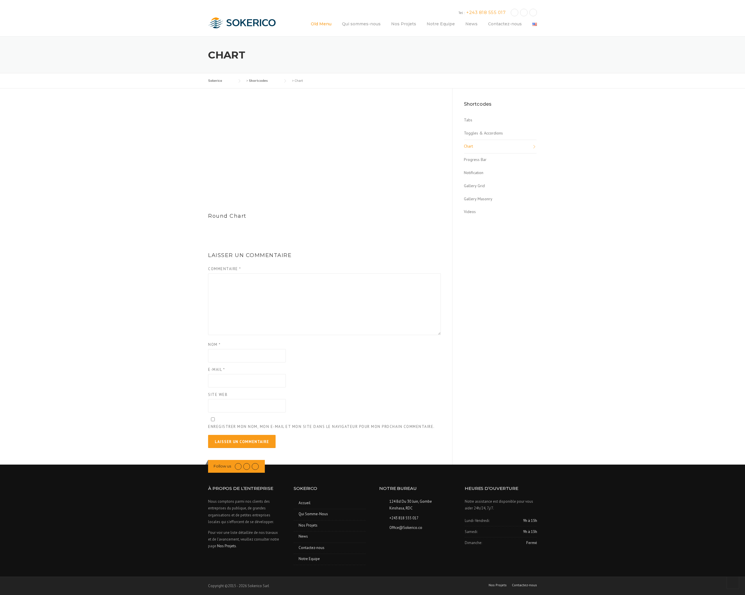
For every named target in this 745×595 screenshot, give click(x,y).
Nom (214, 344)
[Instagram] (533, 12)
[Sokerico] (245, 22)
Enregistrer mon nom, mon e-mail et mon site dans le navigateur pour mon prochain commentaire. (321, 426)
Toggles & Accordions (483, 133)
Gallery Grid (474, 185)
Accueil (305, 502)
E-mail (216, 369)
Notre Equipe (441, 23)
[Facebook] (514, 12)
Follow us (222, 466)
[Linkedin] (524, 12)
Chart (468, 146)
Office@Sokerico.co (405, 527)
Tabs (468, 120)
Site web (218, 394)
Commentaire (224, 268)
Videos (470, 211)
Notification (473, 172)
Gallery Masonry (478, 198)
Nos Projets (403, 23)
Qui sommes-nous (361, 23)
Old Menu (321, 23)
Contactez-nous (505, 23)
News (471, 23)
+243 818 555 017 (485, 12)
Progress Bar (475, 159)
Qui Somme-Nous (313, 513)
